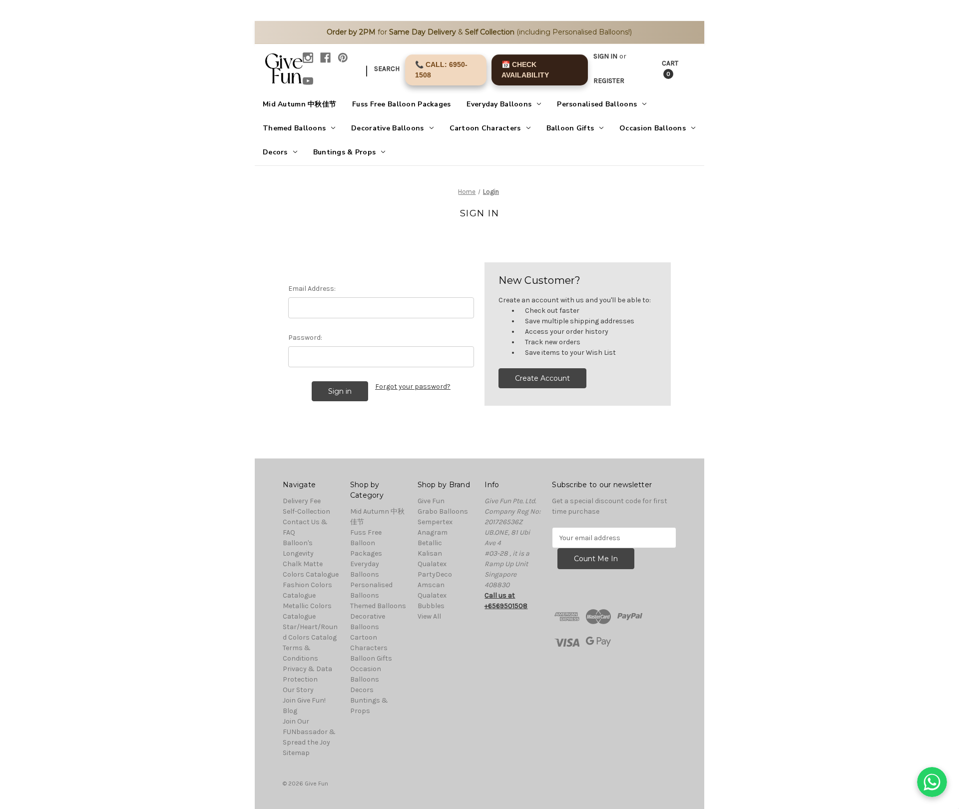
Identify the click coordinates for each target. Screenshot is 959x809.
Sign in (605, 56)
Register (608, 80)
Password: (305, 337)
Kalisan (430, 553)
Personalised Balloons (597, 104)
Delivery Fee (302, 501)
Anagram (433, 532)
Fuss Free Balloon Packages (401, 104)
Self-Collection (306, 511)
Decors (275, 152)
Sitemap (296, 753)
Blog (290, 711)
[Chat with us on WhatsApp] (932, 782)
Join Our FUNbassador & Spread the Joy (309, 732)
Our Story (298, 690)
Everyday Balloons (499, 104)
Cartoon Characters (485, 128)
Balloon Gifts (570, 128)
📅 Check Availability (525, 69)
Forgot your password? (413, 386)
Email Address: (312, 288)
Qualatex (432, 564)
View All (429, 616)
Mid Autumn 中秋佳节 (299, 104)
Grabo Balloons (443, 511)
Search (387, 68)
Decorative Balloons (387, 128)
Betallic (430, 543)
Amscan (431, 585)
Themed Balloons (294, 128)
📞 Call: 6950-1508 (441, 69)
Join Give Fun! (304, 700)
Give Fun (431, 501)
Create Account (542, 378)
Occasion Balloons (652, 128)
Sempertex (435, 522)
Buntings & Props (344, 152)
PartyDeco (435, 574)
